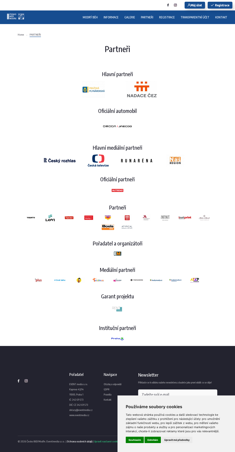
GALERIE (129, 17)
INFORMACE (111, 17)
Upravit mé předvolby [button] (177, 439)
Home (21, 34)
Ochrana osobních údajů (79, 441)
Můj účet (196, 5)
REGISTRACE (167, 17)
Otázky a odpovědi (112, 384)
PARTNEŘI (147, 17)
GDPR (106, 389)
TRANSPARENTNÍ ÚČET (195, 17)
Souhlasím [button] (135, 439)
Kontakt (107, 399)
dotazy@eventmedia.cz (81, 410)
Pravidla (107, 394)
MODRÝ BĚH (90, 17)
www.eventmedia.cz (79, 415)
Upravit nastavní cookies (107, 441)
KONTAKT (221, 17)
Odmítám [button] (152, 439)
